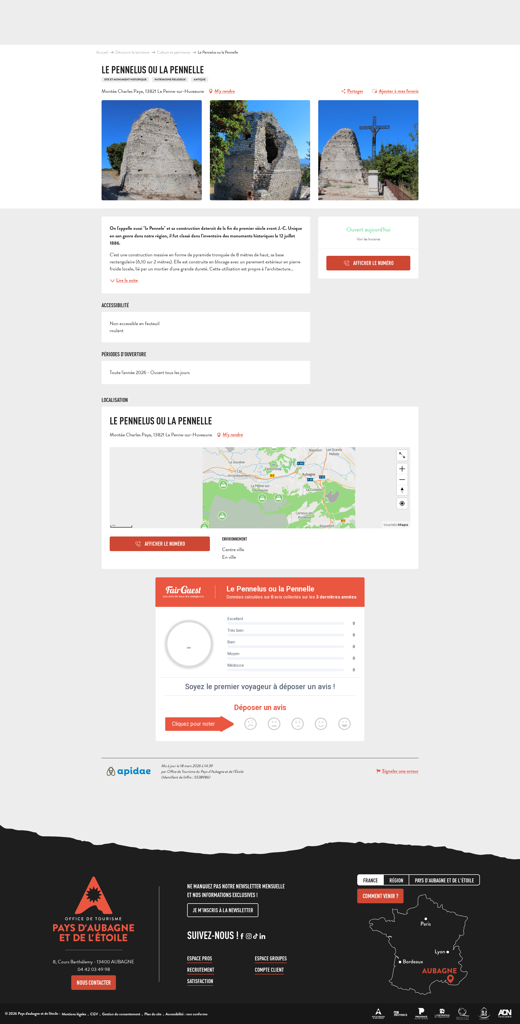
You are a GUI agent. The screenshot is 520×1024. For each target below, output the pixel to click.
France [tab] (370, 880)
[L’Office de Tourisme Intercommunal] (378, 1013)
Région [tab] (396, 880)
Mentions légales (74, 1014)
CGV (94, 1014)
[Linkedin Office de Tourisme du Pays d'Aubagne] (262, 936)
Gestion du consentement (121, 1014)
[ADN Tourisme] (504, 1013)
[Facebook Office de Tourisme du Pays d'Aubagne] (242, 936)
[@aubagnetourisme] (248, 936)
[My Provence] (400, 1013)
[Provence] (421, 1013)
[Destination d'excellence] (463, 1013)
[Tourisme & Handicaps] (484, 1013)
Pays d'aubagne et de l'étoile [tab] (444, 880)
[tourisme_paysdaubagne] (255, 936)
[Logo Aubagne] (93, 913)
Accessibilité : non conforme (186, 1014)
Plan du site (152, 1014)
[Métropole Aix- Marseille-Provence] (442, 1013)
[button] (374, 91)
